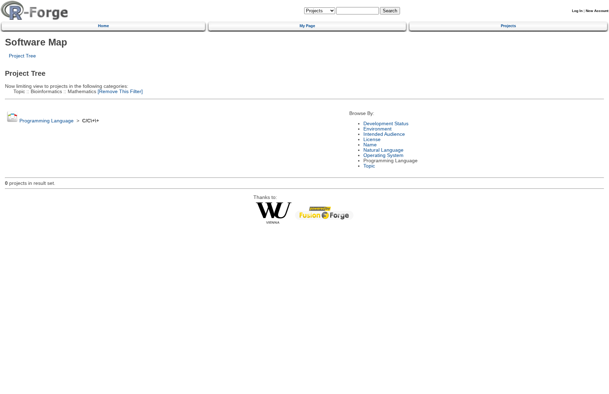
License (372, 139)
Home (103, 26)
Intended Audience (384, 134)
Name (370, 144)
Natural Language (383, 150)
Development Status (385, 123)
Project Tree (22, 56)
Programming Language (46, 120)
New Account (597, 11)
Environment (377, 129)
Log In (577, 11)
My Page (307, 26)
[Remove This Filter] (119, 91)
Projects (508, 26)
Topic (369, 166)
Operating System (383, 155)
